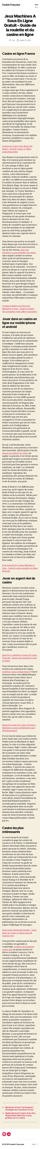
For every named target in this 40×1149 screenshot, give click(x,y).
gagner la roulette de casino (15, 453)
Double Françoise (11, 5)
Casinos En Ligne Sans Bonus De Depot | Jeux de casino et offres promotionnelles (17, 149)
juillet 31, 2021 (25, 40)
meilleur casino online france (16, 672)
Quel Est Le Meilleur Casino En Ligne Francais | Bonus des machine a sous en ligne (19, 658)
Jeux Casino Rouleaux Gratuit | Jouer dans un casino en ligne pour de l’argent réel (19, 933)
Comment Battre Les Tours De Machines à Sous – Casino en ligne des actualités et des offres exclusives (19, 309)
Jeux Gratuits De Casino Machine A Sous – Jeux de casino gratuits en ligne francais (20, 568)
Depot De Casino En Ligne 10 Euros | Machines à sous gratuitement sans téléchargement (19, 728)
